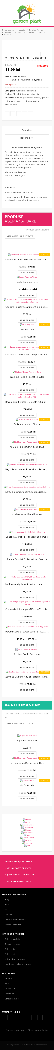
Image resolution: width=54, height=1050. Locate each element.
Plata (7, 909)
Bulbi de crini (10, 954)
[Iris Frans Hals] (27, 780)
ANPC (7, 984)
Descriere (27, 130)
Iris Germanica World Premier (27, 514)
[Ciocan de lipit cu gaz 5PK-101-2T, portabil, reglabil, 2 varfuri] (27, 603)
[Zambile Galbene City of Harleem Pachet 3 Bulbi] (27, 672)
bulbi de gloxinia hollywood (27, 98)
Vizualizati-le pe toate (20, 236)
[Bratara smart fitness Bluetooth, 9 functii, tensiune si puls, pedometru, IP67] (27, 395)
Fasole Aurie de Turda (27, 282)
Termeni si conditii (13, 925)
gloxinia (45, 98)
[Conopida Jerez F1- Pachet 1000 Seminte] (27, 532)
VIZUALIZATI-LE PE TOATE (20, 724)
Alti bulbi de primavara (24, 32)
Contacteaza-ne (12, 999)
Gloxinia (35, 94)
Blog (7, 899)
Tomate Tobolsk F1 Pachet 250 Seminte (27, 559)
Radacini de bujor (12, 944)
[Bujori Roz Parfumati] (27, 735)
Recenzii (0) (27, 138)
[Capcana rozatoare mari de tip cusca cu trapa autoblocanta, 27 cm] (27, 348)
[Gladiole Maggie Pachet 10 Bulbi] (27, 372)
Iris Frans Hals (27, 785)
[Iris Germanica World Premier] (27, 509)
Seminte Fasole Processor (27, 654)
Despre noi (9, 994)
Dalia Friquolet (27, 329)
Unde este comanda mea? (16, 920)
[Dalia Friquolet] (27, 324)
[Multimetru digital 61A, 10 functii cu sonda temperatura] (27, 578)
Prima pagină (8, 30)
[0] (48, 21)
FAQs (7, 904)
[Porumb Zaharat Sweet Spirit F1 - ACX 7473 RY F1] (27, 627)
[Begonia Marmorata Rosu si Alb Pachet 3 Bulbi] (27, 464)
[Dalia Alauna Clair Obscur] (27, 419)
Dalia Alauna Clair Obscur (27, 424)
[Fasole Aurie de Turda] (27, 277)
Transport (9, 914)
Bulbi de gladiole (12, 939)
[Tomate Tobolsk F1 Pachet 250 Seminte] (27, 554)
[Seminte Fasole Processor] (27, 649)
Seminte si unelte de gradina (18, 964)
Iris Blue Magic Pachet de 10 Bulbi (27, 447)
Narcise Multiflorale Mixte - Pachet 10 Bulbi (27, 259)
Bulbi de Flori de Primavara (17, 94)
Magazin (21, 30)
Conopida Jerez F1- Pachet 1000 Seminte (27, 537)
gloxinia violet (11, 105)
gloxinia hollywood (14, 101)
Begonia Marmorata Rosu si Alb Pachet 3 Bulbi (29, 469)
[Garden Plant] (27, 13)
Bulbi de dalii (10, 949)
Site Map (8, 979)
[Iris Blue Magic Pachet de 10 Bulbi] (27, 442)
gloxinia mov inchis (33, 101)
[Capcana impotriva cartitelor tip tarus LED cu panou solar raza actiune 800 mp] (27, 300)
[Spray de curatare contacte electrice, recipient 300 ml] (27, 487)
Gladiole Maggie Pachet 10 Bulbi (27, 377)
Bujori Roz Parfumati (27, 740)
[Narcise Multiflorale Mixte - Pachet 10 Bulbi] (27, 254)
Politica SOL (10, 989)
